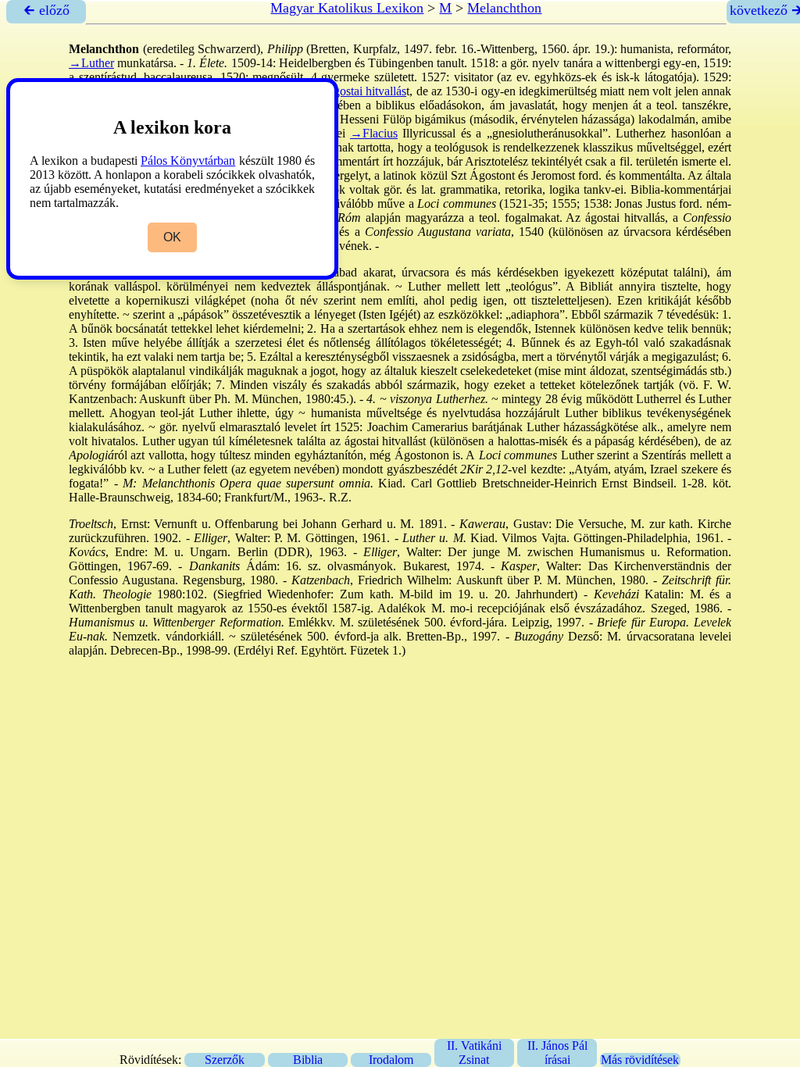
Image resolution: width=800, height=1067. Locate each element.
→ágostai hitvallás (361, 91)
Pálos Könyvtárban (188, 160)
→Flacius (374, 133)
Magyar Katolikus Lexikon (346, 8)
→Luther (91, 63)
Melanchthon (504, 8)
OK (172, 237)
